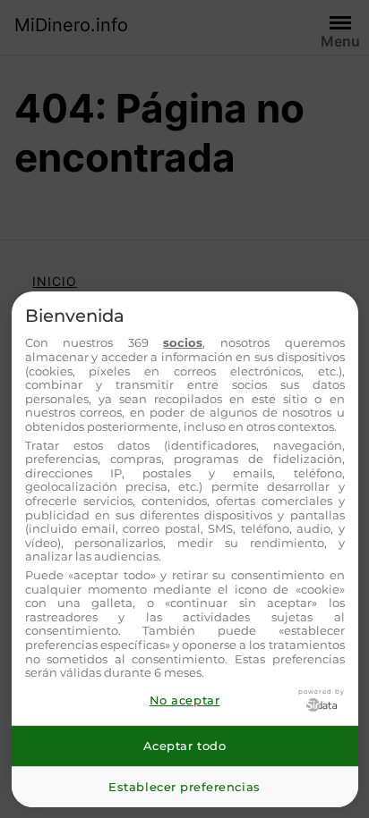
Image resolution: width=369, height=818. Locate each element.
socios (182, 342)
